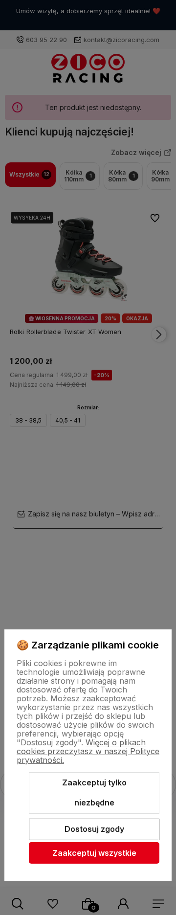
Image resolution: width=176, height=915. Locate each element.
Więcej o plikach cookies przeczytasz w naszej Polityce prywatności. (88, 751)
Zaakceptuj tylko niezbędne (94, 793)
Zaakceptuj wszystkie (94, 853)
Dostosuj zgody (94, 829)
